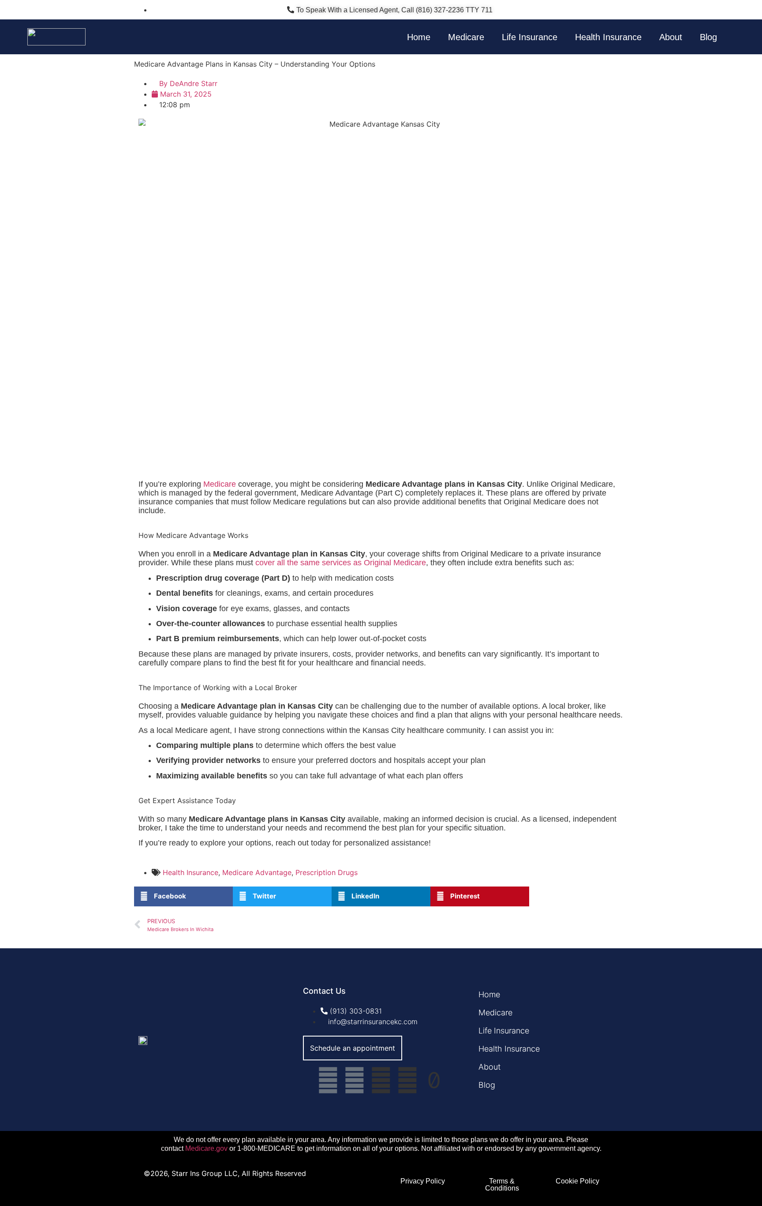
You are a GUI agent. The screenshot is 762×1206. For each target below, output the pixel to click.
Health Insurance (608, 37)
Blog (708, 37)
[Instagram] (355, 1080)
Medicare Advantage (256, 872)
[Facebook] (328, 1080)
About (670, 37)
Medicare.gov (206, 1148)
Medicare (466, 37)
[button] (183, 896)
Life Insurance (529, 37)
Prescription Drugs (326, 872)
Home (418, 37)
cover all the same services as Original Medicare (340, 562)
